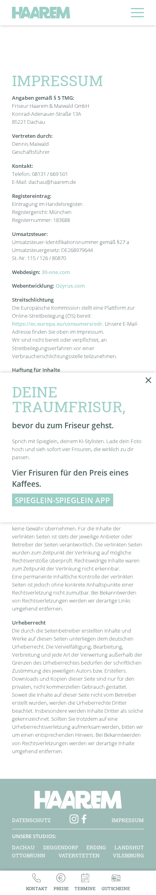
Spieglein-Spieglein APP (62, 500)
